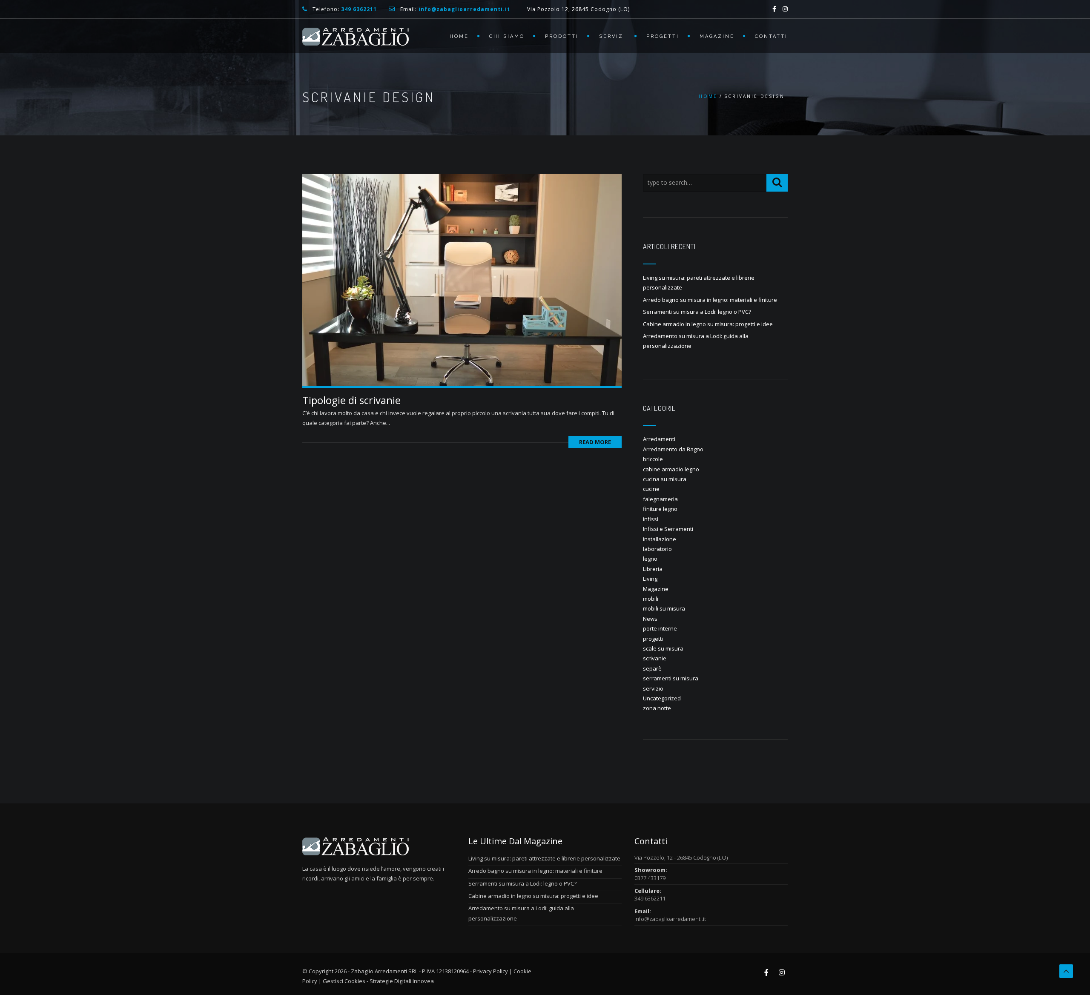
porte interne (660, 628)
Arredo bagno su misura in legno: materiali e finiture (710, 300)
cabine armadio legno (671, 469)
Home (459, 36)
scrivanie (654, 658)
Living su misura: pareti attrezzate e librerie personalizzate (544, 858)
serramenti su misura (670, 678)
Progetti (662, 36)
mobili (650, 598)
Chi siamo (507, 36)
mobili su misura (664, 608)
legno (650, 558)
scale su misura (663, 648)
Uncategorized (662, 698)
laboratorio (657, 549)
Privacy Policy (490, 971)
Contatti (771, 36)
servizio (653, 688)
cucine (651, 489)
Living (650, 578)
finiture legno (660, 509)
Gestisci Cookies (344, 981)
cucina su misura (664, 479)
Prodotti (562, 36)
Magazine (717, 36)
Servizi (612, 36)
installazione (659, 539)
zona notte (657, 708)
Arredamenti (659, 439)
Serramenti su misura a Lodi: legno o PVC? (697, 311)
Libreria (653, 569)
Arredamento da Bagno (673, 449)
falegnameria (660, 499)
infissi (650, 519)
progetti (653, 638)
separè (652, 668)
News (650, 618)
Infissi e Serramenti (668, 529)
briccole (653, 459)
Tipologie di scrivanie (351, 400)
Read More (595, 442)
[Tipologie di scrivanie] (462, 279)
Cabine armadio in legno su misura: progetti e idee (708, 324)
